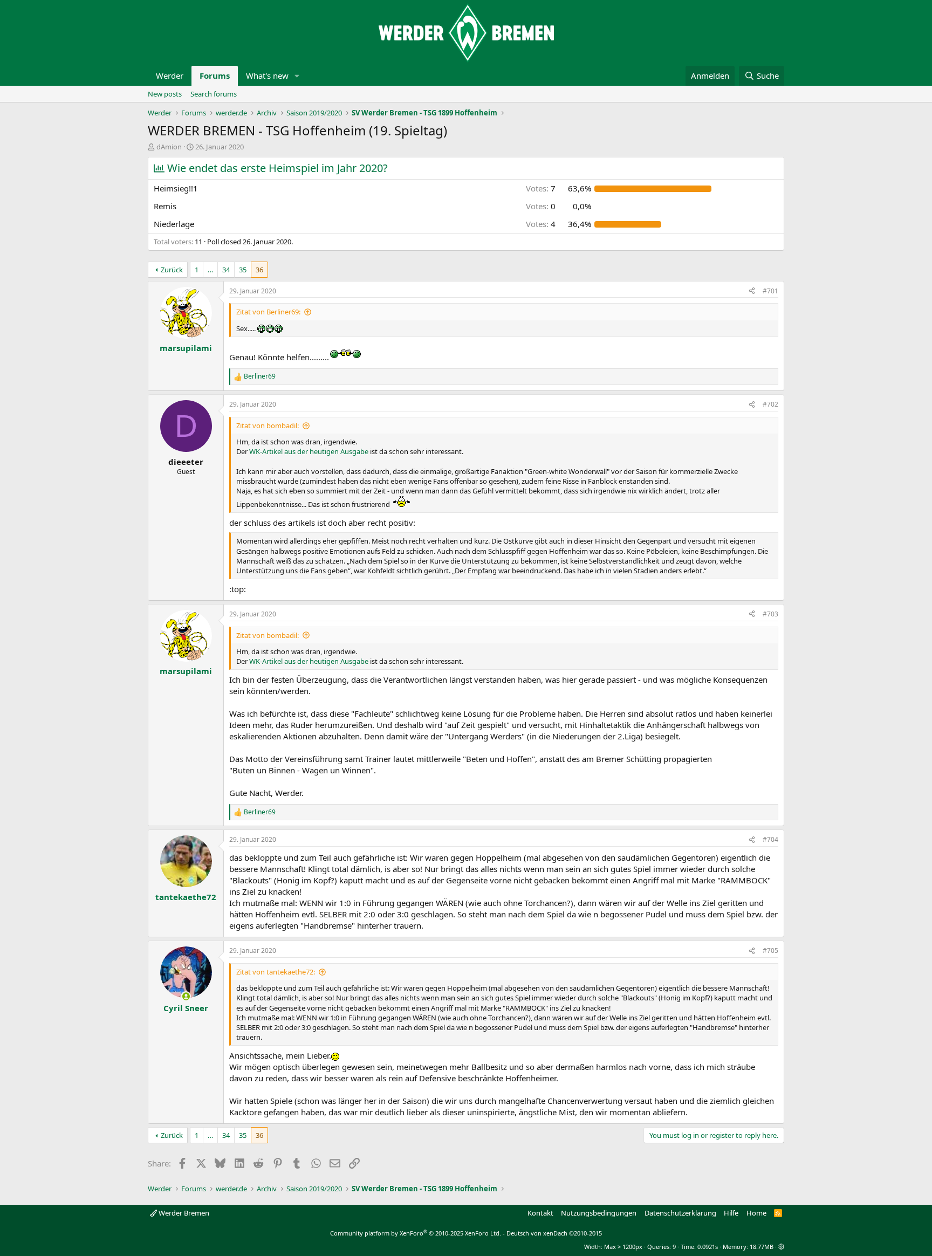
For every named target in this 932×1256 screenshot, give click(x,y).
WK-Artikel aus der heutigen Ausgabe (308, 451)
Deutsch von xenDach (554, 1233)
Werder (169, 75)
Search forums (213, 94)
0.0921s (707, 1247)
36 (259, 269)
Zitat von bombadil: (267, 425)
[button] (297, 76)
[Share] (752, 291)
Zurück (172, 269)
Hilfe (731, 1213)
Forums (215, 75)
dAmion (169, 147)
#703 (770, 614)
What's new (267, 75)
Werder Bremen (183, 1213)
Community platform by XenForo (415, 1233)
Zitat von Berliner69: (268, 312)
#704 (770, 839)
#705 (770, 950)
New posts (165, 94)
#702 (770, 404)
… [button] (210, 269)
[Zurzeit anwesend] (186, 996)
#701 (770, 291)
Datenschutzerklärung (680, 1213)
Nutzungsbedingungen (598, 1213)
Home (756, 1213)
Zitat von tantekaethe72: (275, 972)
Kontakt (540, 1213)
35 (242, 269)
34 (226, 269)
